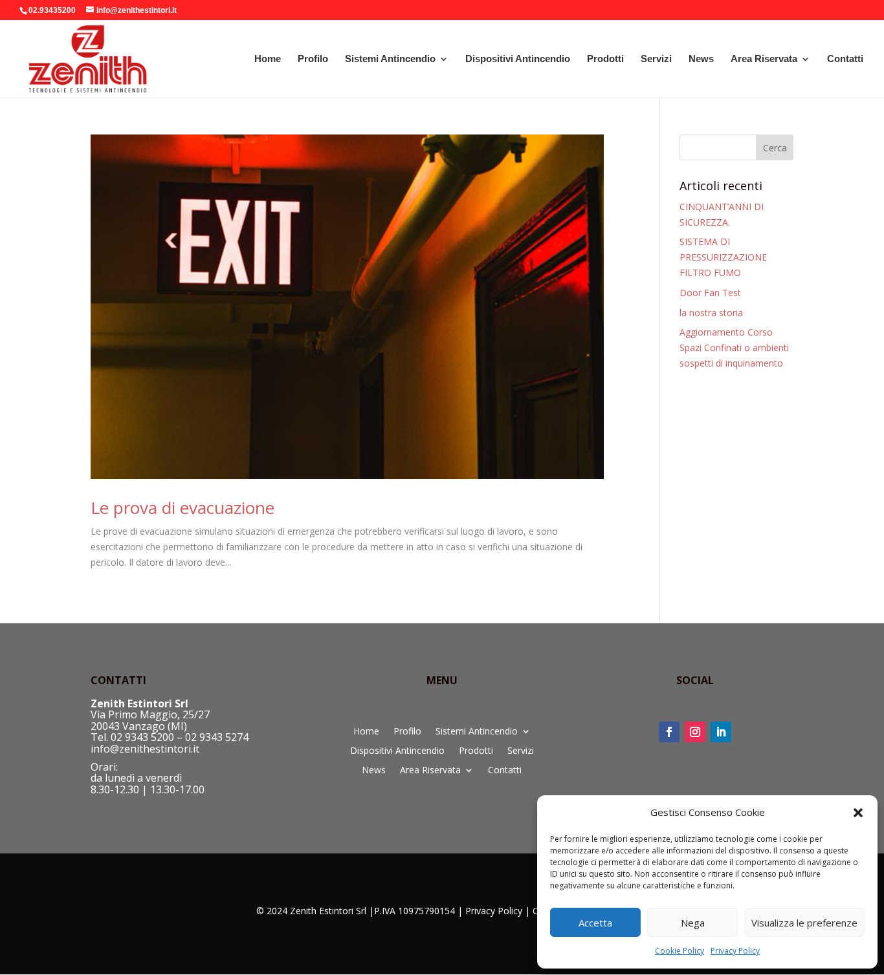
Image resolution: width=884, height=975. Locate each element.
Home (267, 59)
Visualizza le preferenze (804, 922)
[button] (858, 812)
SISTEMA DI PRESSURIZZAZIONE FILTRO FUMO (723, 257)
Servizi (656, 59)
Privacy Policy (735, 950)
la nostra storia (711, 312)
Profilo (313, 59)
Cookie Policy (679, 950)
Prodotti (605, 59)
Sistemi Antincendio (390, 59)
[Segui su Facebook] (669, 732)
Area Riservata (764, 59)
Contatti (845, 59)
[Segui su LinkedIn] (721, 732)
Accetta (595, 922)
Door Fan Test (710, 292)
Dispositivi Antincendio (517, 59)
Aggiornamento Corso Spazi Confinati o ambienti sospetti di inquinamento (734, 347)
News (701, 59)
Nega (693, 922)
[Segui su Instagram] (695, 732)
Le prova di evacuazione (182, 507)
